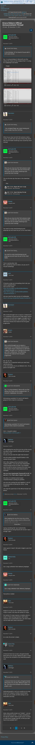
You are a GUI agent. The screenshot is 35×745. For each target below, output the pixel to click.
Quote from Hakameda (13, 585)
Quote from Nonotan (12, 162)
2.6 (17, 14)
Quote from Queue (12, 420)
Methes (15, 494)
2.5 (14, 14)
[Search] (24, 2)
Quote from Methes (12, 514)
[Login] (28, 2)
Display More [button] (17, 524)
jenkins (24, 12)
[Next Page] (24, 728)
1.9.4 (19, 15)
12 (21, 728)
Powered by (17, 742)
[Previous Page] (10, 728)
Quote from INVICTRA (13, 677)
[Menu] (33, 2)
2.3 (12, 14)
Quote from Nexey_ (12, 48)
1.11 (26, 15)
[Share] (31, 30)
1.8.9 (15, 15)
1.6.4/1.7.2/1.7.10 (8, 15)
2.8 (22, 14)
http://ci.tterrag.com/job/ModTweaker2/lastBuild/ (16, 298)
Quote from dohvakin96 (13, 386)
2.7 (20, 14)
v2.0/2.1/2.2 (7, 14)
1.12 (29, 15)
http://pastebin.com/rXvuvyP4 (11, 433)
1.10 (23, 15)
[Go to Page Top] (32, 742)
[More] (31, 43)
